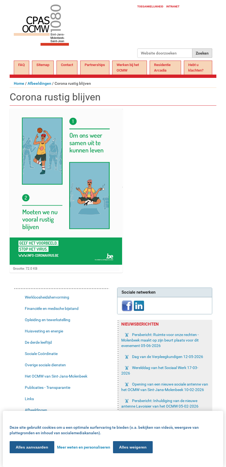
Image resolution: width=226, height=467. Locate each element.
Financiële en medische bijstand (52, 308)
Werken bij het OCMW (128, 67)
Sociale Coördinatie (41, 353)
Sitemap (42, 65)
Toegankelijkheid (150, 6)
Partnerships (95, 65)
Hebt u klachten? (195, 67)
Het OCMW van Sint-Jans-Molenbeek (56, 376)
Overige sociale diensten (45, 365)
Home (19, 83)
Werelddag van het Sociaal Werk (159, 370)
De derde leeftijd (38, 342)
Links (29, 399)
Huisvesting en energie (44, 331)
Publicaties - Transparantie (47, 387)
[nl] (75, 31)
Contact (67, 65)
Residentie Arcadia (162, 67)
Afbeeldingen (39, 83)
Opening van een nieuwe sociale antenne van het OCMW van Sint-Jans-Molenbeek (164, 387)
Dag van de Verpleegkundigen (167, 356)
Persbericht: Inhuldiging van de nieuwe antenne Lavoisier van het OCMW (159, 403)
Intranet (172, 6)
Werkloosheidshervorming (47, 297)
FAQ (21, 65)
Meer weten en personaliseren (83, 447)
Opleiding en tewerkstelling (47, 320)
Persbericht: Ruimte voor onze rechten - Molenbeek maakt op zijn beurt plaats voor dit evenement (160, 340)
